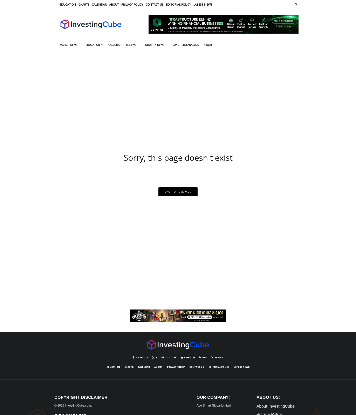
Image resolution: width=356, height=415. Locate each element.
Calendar (99, 4)
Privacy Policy (132, 4)
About (114, 4)
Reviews (131, 45)
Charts (83, 4)
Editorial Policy (178, 4)
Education (68, 4)
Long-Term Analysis (186, 45)
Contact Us (155, 4)
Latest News (202, 4)
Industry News (154, 45)
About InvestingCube (275, 406)
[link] (296, 4)
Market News (68, 45)
